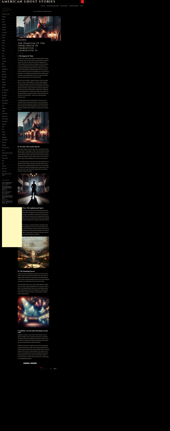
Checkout (4, 165)
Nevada (3, 87)
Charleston (26, 363)
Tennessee (4, 124)
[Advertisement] (12, 227)
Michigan (4, 71)
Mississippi (4, 76)
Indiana (3, 50)
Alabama (4, 16)
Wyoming (4, 145)
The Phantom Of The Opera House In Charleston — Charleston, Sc (31, 47)
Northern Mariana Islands (7, 152)
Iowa (3, 53)
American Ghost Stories (29, 1)
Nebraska (4, 84)
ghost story (33, 363)
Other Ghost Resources (73, 5)
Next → (55, 368)
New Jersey (4, 92)
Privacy (81, 5)
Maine (3, 63)
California (4, 27)
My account (4, 168)
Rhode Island (4, 116)
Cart (3, 163)
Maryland (4, 66)
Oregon (3, 110)
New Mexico (4, 95)
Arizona (3, 21)
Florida (3, 37)
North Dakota (5, 103)
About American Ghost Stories (53, 5)
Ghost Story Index (64, 5)
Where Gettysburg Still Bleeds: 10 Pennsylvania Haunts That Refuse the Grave (7, 197)
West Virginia (5, 139)
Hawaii (3, 42)
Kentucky (4, 58)
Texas (3, 126)
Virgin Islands (5, 158)
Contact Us (43, 5)
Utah (3, 129)
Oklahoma (4, 108)
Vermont (3, 131)
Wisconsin (4, 142)
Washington (4, 137)
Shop (3, 160)
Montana (4, 82)
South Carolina (22, 39)
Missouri (4, 79)
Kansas (3, 56)
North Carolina (5, 100)
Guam (3, 150)
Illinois (3, 48)
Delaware (4, 35)
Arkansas (4, 24)
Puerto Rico (4, 155)
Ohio (3, 105)
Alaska (3, 19)
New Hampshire (5, 90)
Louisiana (4, 61)
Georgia (3, 40)
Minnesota (4, 74)
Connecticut (4, 32)
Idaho (3, 45)
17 (50, 368)
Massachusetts (5, 69)
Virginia (3, 134)
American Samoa (5, 147)
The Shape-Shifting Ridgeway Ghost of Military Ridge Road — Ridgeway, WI (7, 188)
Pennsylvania (4, 113)
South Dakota (5, 121)
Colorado (4, 29)
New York (4, 97)
